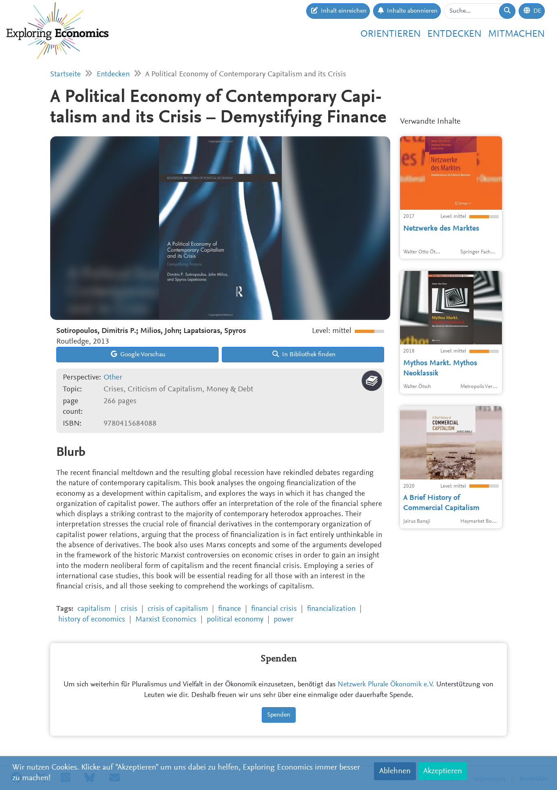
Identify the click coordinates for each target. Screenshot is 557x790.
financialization (331, 609)
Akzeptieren (442, 771)
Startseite (65, 74)
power (284, 620)
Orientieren (390, 34)
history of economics (91, 620)
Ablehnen (395, 771)
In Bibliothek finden (308, 354)
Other (113, 378)
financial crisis (274, 609)
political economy (235, 620)
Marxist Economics (166, 620)
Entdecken (454, 34)
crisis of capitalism (178, 609)
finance (229, 609)
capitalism (94, 609)
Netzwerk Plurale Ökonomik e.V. (386, 684)
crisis (129, 609)
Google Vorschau (142, 354)
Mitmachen (516, 34)
